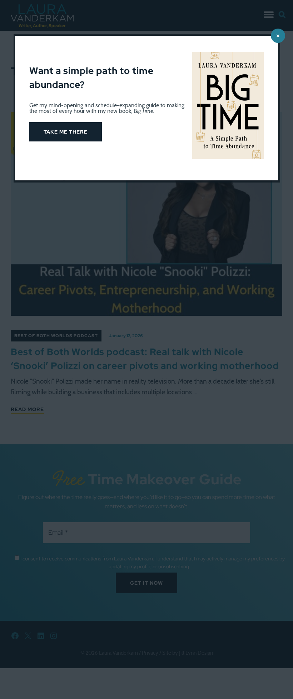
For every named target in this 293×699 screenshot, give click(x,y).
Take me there (66, 132)
